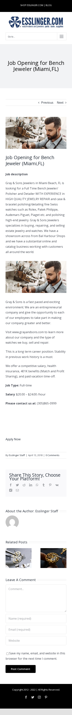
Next (60, 103)
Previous (47, 103)
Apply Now (13, 439)
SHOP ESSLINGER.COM (31, 5)
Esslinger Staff (17, 455)
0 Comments (52, 455)
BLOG (49, 5)
